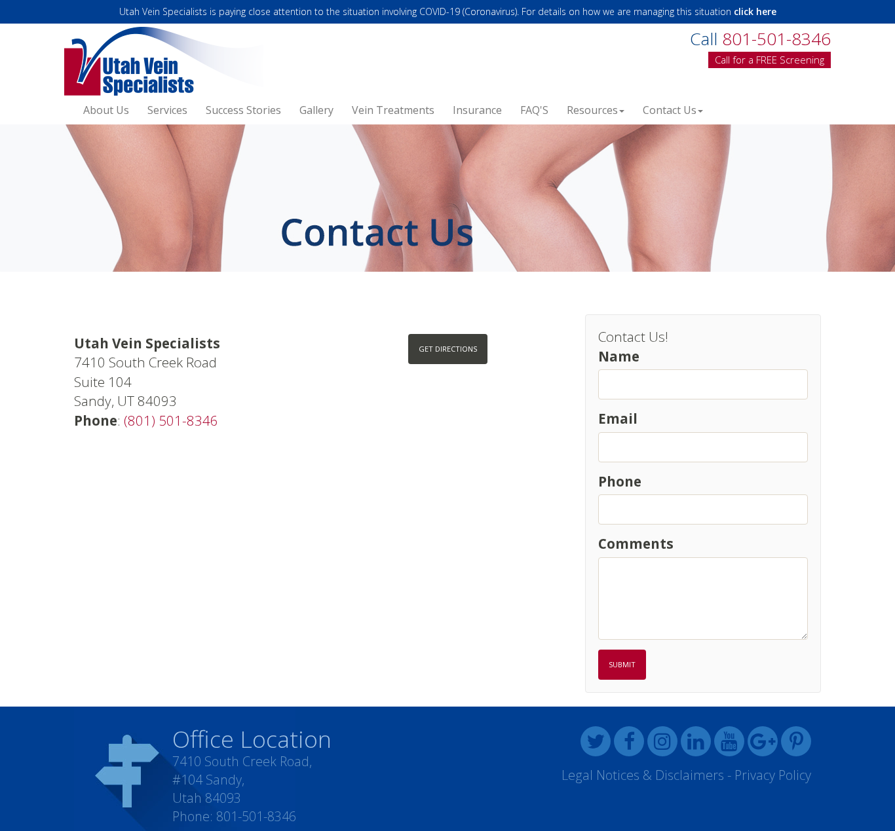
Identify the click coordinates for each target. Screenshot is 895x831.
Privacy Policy (772, 775)
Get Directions (448, 349)
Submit (622, 664)
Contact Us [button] (669, 110)
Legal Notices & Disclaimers (643, 775)
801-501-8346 (256, 816)
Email (618, 418)
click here (755, 11)
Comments (636, 543)
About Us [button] (106, 110)
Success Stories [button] (243, 110)
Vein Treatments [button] (393, 110)
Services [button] (167, 110)
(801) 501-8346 (171, 420)
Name (618, 356)
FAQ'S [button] (534, 110)
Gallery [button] (316, 110)
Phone (619, 481)
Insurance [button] (477, 110)
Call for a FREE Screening (769, 59)
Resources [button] (592, 110)
